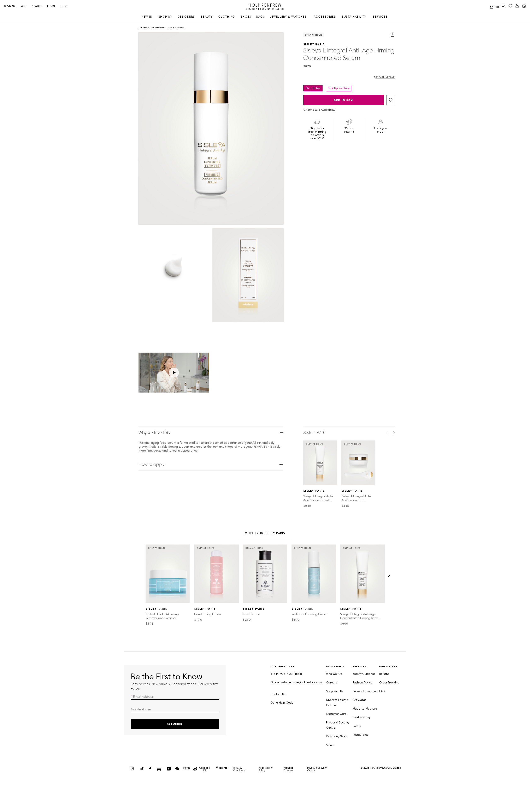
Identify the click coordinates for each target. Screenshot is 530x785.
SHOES (246, 16)
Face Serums (176, 28)
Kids (64, 6)
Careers (331, 682)
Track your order (381, 130)
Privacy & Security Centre (337, 725)
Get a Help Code (282, 702)
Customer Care (336, 714)
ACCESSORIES (325, 16)
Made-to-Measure (365, 708)
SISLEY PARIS (314, 44)
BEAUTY (207, 16)
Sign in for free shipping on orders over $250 (317, 133)
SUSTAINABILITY (354, 16)
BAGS (260, 16)
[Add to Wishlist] (391, 100)
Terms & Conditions (239, 769)
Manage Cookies (288, 769)
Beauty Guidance (364, 674)
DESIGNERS (186, 16)
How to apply (151, 464)
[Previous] (387, 432)
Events (357, 726)
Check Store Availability (319, 109)
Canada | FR (204, 769)
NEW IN (146, 16)
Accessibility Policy (265, 769)
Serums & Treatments (152, 28)
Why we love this (154, 432)
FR (497, 6)
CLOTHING (226, 16)
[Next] (393, 432)
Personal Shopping (365, 691)
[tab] (265, 533)
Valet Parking (361, 717)
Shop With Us (334, 691)
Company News (336, 736)
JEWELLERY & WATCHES (288, 16)
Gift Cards (359, 700)
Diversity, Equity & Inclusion (337, 702)
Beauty (37, 6)
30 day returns (349, 130)
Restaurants (360, 735)
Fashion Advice (362, 682)
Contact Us (278, 694)
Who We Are (334, 674)
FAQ (382, 691)
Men (23, 6)
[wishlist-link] (510, 6)
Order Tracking (389, 682)
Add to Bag (343, 100)
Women (10, 6)
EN (491, 6)
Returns (384, 674)
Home (51, 6)
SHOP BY (165, 16)
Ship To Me (313, 88)
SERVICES (380, 16)
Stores (330, 745)
